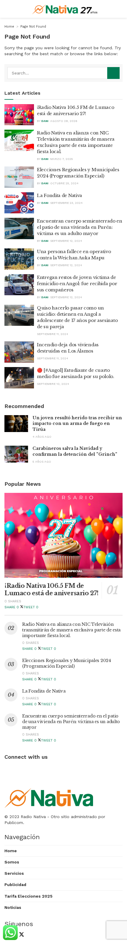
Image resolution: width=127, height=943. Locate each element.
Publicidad (15, 884)
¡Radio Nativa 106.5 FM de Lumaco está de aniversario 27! (51, 589)
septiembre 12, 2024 (66, 240)
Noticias (12, 907)
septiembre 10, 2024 (53, 383)
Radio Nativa (33, 816)
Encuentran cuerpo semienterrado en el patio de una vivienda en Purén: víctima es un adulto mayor (79, 227)
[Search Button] (113, 73)
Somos (11, 862)
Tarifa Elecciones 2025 (28, 896)
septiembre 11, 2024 (52, 334)
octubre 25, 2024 (64, 183)
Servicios (14, 873)
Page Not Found (33, 26)
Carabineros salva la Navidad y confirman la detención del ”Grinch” (74, 451)
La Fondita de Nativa (59, 195)
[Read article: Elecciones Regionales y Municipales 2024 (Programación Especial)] (19, 177)
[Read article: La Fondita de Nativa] (19, 203)
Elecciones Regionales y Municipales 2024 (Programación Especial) (66, 663)
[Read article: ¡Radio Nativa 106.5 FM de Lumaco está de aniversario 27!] (19, 115)
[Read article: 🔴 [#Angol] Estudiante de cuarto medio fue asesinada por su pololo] (19, 377)
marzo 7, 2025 (61, 159)
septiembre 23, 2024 (66, 202)
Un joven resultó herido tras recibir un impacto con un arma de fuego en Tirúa (77, 423)
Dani (44, 121)
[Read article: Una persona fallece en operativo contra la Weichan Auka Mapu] (19, 259)
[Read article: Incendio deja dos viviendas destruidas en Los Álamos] (19, 352)
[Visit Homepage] (65, 9)
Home (9, 26)
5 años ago (41, 461)
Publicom (13, 822)
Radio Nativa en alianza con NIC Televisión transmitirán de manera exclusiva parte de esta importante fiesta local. (71, 630)
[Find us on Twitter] (20, 935)
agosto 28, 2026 (63, 121)
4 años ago (41, 436)
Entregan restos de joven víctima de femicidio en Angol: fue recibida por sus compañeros (77, 283)
